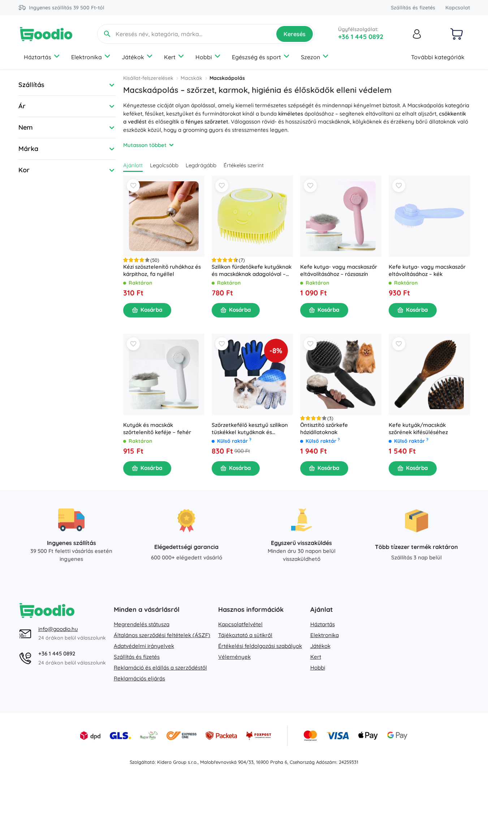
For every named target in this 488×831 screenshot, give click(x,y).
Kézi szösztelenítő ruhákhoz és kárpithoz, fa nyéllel (162, 270)
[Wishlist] (133, 185)
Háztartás (37, 57)
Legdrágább (201, 165)
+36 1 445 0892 (360, 37)
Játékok (133, 57)
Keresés (295, 34)
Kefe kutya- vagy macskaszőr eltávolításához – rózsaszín (338, 270)
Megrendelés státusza (141, 624)
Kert (170, 57)
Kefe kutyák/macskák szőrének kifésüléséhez (418, 428)
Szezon (310, 57)
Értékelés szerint (244, 165)
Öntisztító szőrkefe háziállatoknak (324, 428)
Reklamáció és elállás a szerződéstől (160, 667)
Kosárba (151, 309)
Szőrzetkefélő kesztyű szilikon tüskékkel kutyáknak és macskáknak (250, 428)
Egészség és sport (256, 57)
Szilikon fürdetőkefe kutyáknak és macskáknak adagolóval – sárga (251, 270)
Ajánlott (133, 165)
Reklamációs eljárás (139, 678)
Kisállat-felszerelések (148, 78)
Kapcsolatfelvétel (240, 624)
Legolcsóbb (164, 165)
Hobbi (203, 57)
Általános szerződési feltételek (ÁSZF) (162, 635)
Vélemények (234, 656)
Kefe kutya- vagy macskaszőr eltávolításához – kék (427, 270)
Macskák (191, 78)
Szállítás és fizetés (413, 7)
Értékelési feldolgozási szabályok (260, 645)
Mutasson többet (145, 145)
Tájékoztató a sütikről (245, 635)
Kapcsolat (457, 7)
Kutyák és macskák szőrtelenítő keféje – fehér (157, 428)
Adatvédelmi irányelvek (144, 645)
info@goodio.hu (58, 629)
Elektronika (86, 57)
